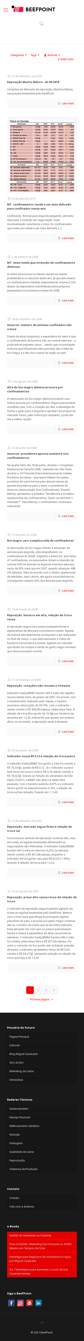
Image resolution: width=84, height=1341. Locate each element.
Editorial (14, 1045)
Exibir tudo (67, 59)
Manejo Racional (19, 1117)
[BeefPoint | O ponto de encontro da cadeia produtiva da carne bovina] (33, 8)
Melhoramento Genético (24, 1126)
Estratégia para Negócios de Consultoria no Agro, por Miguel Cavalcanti (40, 1259)
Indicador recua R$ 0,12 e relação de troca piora (41, 756)
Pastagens (16, 1143)
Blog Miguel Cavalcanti (23, 1054)
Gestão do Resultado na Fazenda (30, 1235)
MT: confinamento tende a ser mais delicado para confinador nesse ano (39, 206)
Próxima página (40, 999)
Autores (52, 55)
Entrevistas (16, 1079)
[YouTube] (29, 1303)
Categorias (17, 55)
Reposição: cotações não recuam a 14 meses (38, 686)
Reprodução (17, 1160)
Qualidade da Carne (21, 1151)
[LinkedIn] (38, 1303)
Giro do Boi (16, 1062)
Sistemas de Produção (23, 1169)
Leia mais (68, 103)
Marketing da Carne (21, 1071)
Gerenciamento (18, 1108)
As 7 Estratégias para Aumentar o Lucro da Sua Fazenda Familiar (38, 1271)
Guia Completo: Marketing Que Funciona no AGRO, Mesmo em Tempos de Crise (40, 1246)
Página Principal (19, 1036)
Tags (34, 55)
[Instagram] (20, 1303)
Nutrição (14, 1134)
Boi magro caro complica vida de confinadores (40, 540)
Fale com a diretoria (21, 1206)
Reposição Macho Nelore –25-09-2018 (33, 82)
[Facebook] (11, 1303)
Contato (14, 1198)
